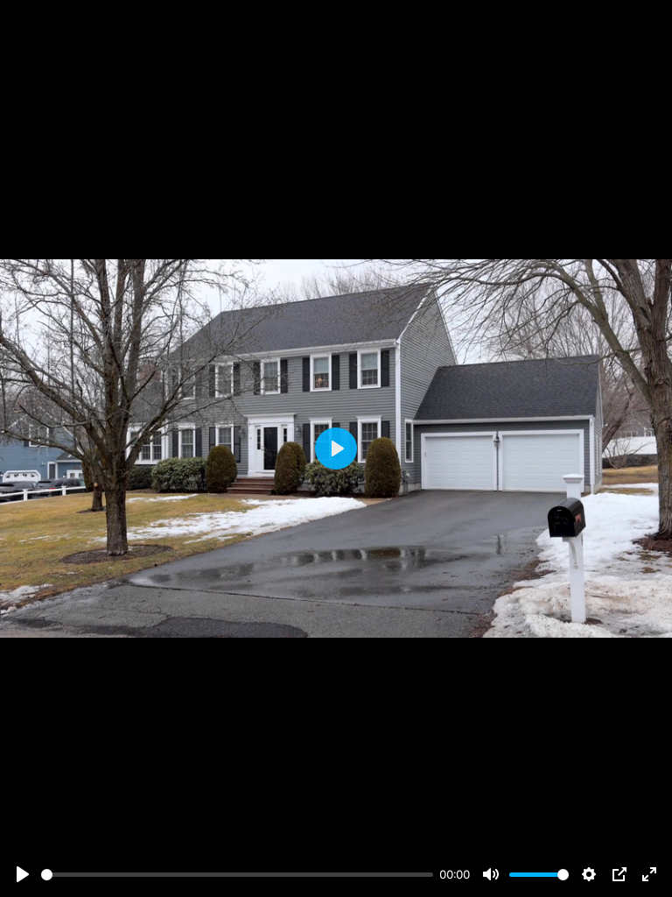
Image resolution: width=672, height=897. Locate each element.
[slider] (237, 874)
